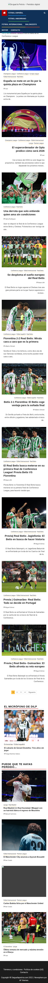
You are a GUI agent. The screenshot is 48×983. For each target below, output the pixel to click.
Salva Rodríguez (10, 219)
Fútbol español (15, 13)
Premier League (39, 143)
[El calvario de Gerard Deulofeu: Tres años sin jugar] (24, 725)
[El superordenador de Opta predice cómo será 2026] (24, 121)
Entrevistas (8, 744)
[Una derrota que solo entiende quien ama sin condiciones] (24, 188)
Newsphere (39, 977)
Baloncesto (31, 24)
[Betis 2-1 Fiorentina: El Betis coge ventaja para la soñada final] (24, 379)
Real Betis (20, 77)
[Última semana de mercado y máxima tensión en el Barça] (24, 927)
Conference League (23, 74)
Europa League (34, 74)
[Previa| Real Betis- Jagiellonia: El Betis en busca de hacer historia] (24, 512)
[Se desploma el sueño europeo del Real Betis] (24, 251)
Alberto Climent (10, 346)
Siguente (31, 692)
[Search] (44, 13)
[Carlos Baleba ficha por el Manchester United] (24, 881)
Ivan (6, 89)
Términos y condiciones (13, 969)
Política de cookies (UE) (33, 969)
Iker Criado (8, 860)
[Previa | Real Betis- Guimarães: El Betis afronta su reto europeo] (24, 640)
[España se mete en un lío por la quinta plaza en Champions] (24, 55)
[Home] (4, 13)
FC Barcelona (7, 946)
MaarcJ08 (41, 282)
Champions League (9, 74)
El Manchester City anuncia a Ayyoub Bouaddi (23, 857)
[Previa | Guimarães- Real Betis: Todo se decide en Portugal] (24, 576)
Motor (5, 30)
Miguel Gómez (40, 544)
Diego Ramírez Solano (13, 754)
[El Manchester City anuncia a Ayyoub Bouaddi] (24, 835)
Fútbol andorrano (17, 19)
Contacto (15, 30)
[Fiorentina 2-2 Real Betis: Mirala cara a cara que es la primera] (24, 315)
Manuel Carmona (10, 814)
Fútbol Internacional (12, 24)
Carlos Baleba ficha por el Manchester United (23, 903)
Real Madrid (12, 805)
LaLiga (31, 143)
